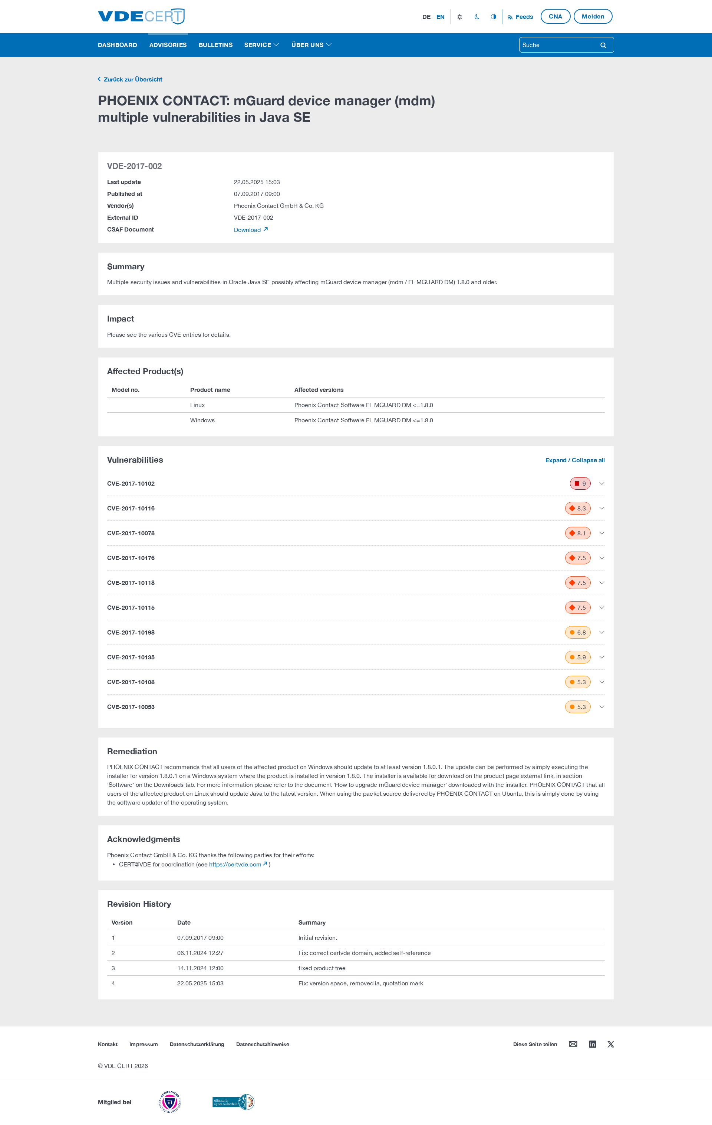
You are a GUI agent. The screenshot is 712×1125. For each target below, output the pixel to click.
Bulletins (216, 44)
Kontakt (108, 1044)
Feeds (523, 16)
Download (248, 229)
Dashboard (118, 44)
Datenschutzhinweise (262, 1044)
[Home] (141, 15)
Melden (593, 16)
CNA (556, 16)
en (440, 16)
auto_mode (493, 17)
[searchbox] (556, 45)
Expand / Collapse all (575, 459)
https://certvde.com (235, 864)
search (603, 45)
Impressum (143, 1044)
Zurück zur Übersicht (132, 79)
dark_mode (476, 17)
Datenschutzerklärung (197, 1044)
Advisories (168, 44)
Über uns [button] (307, 44)
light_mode (459, 17)
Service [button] (257, 44)
